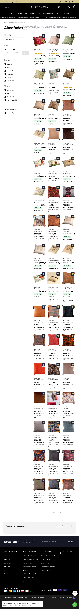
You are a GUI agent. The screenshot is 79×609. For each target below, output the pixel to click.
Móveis (6, 556)
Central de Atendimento (48, 556)
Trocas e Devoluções (29, 566)
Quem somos (20, 2)
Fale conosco (30, 2)
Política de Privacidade (30, 574)
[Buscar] (19, 7)
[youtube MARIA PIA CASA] (66, 2)
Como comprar (10, 2)
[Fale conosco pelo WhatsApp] (74, 604)
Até (14, 49)
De (5, 49)
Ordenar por (8, 35)
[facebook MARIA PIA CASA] (63, 2)
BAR (57, 13)
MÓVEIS (11, 13)
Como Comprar (45, 559)
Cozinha (6, 574)
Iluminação (7, 566)
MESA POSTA (22, 13)
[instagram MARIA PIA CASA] (60, 2)
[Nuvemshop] (57, 598)
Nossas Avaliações (28, 577)
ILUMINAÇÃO (48, 13)
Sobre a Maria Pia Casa (30, 556)
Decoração (7, 563)
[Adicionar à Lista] (43, 36)
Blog (24, 581)
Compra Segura (27, 563)
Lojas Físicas (45, 563)
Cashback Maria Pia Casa (30, 559)
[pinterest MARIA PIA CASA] (72, 2)
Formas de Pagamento (48, 566)
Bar (5, 570)
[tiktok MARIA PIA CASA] (69, 2)
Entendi (28, 605)
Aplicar (25, 53)
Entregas (25, 570)
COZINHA (66, 13)
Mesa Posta (7, 559)
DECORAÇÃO (35, 13)
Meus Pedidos (45, 570)
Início (5, 22)
